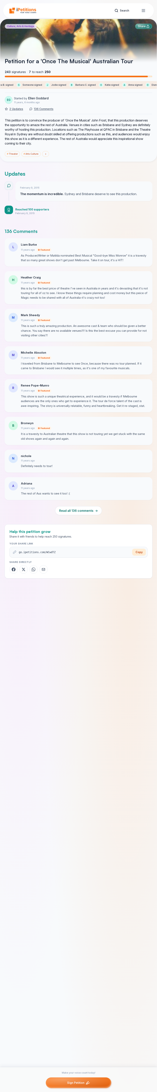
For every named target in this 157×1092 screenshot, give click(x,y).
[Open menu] (143, 10)
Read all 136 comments (78, 511)
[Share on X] (23, 569)
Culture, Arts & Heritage (20, 26)
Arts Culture (31, 153)
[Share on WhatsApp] (33, 569)
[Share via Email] (43, 569)
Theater (12, 153)
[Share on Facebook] (13, 569)
